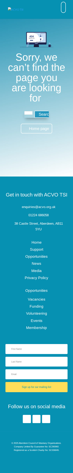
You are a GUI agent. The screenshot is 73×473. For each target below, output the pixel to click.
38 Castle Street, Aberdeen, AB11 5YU (38, 226)
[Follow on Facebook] (27, 419)
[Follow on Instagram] (46, 419)
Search (45, 114)
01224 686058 (38, 215)
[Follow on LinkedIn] (37, 419)
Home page (39, 128)
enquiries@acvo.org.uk (38, 207)
